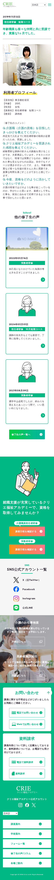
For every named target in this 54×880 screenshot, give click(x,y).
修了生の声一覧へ (21, 434)
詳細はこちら (19, 641)
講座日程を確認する (26, 531)
